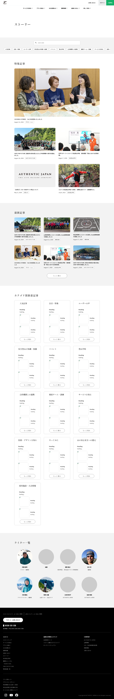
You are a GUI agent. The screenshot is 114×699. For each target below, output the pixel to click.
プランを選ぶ (6, 645)
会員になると (6, 653)
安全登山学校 (6, 658)
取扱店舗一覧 (6, 669)
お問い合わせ (87, 650)
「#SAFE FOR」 (7, 663)
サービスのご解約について (10, 690)
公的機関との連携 (72, 49)
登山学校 (61, 49)
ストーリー (6, 656)
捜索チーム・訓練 (86, 49)
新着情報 (86, 648)
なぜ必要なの (6, 648)
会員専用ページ (48, 640)
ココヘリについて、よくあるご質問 (12, 614)
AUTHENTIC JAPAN (89, 640)
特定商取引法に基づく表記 (10, 685)
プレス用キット (7, 679)
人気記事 (7, 49)
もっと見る (57, 276)
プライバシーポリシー (9, 682)
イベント (52, 49)
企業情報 (86, 642)
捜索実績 (5, 650)
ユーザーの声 (27, 49)
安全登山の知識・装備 (41, 49)
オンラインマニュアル (50, 645)
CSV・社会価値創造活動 (90, 645)
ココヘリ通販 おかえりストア (51, 642)
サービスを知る (99, 49)
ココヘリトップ (7, 640)
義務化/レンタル (7, 661)
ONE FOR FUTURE (8, 666)
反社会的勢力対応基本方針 (10, 687)
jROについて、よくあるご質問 (34, 614)
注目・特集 (17, 49)
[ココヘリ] (4, 2)
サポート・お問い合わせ (13, 620)
